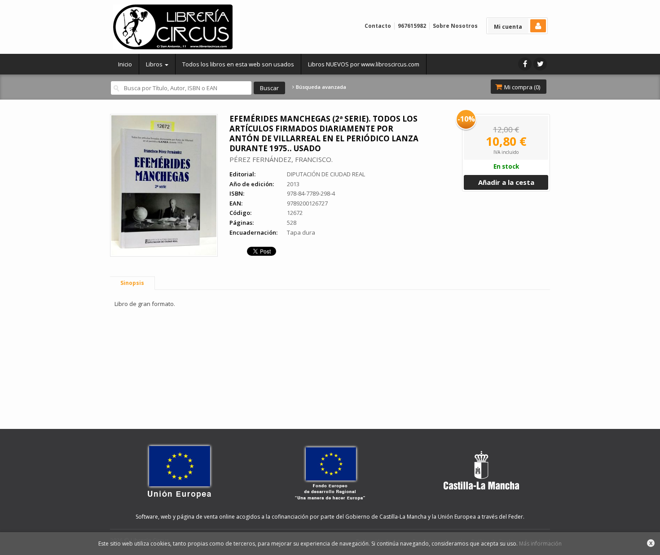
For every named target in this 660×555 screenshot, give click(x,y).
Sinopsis (132, 283)
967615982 (412, 26)
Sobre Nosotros (455, 26)
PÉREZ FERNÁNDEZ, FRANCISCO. (281, 159)
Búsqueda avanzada (320, 87)
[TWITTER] (540, 63)
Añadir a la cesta (506, 182)
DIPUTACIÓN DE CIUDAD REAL (326, 174)
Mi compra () (521, 87)
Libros (155, 64)
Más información (540, 543)
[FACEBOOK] (525, 63)
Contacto (378, 26)
